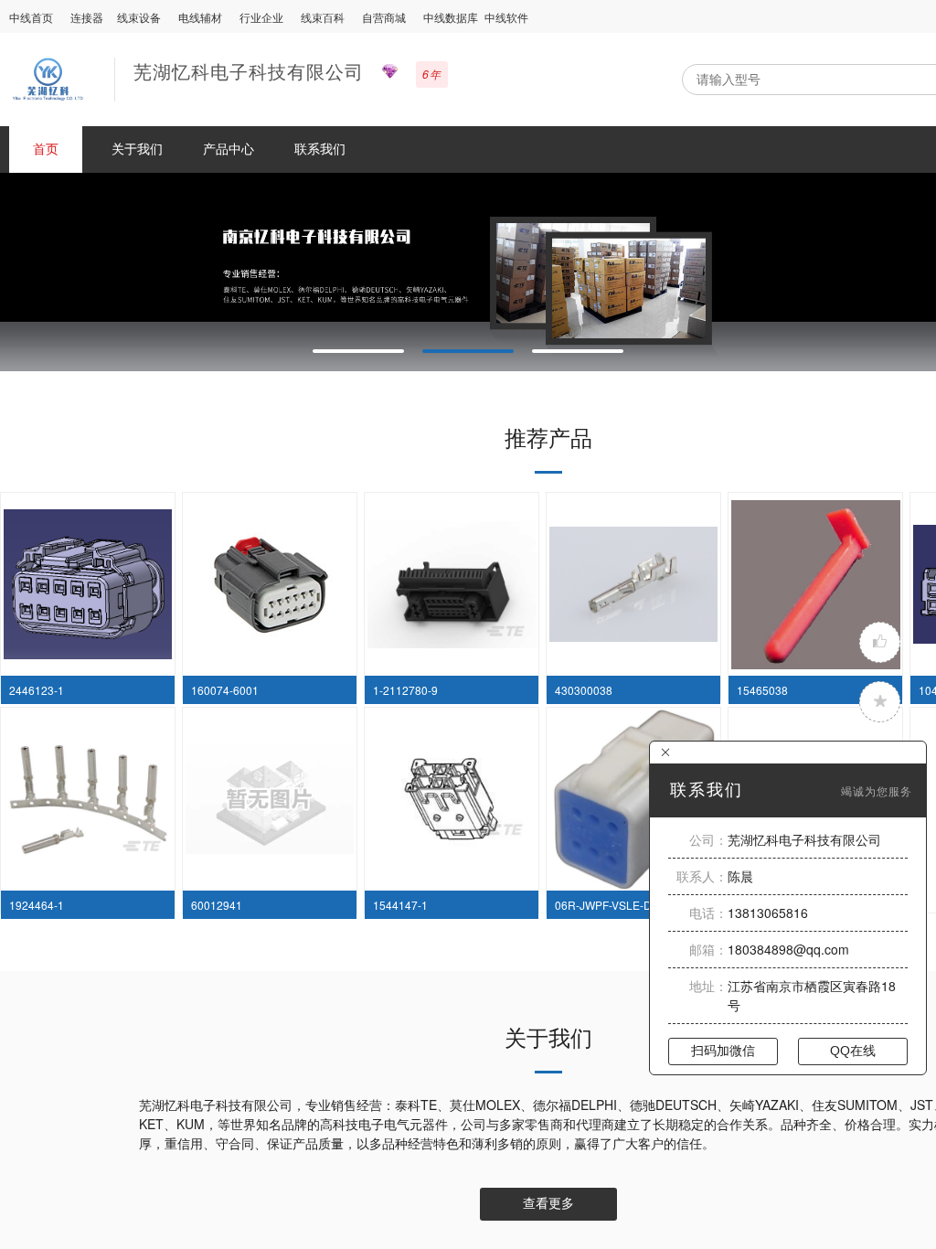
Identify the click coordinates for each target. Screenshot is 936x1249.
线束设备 (139, 17)
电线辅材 (200, 17)
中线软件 (506, 17)
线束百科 (323, 17)
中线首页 (31, 17)
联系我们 (320, 148)
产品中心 (228, 148)
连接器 (86, 17)
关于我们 (137, 148)
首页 (45, 148)
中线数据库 (450, 17)
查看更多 (548, 1203)
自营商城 (384, 17)
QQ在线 (853, 1050)
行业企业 (261, 17)
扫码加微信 (723, 1050)
